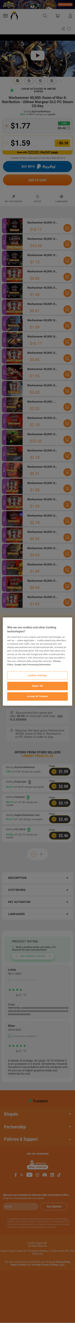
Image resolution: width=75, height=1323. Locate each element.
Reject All (37, 685)
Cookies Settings (37, 675)
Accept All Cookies (37, 696)
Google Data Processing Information (32, 664)
